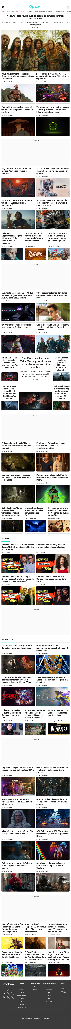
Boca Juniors (15, 11)
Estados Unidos (21, 995)
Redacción (35, 987)
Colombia (22, 990)
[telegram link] (8, 997)
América (22, 987)
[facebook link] (4, 993)
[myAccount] (67, 7)
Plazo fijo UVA (43, 11)
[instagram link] (12, 993)
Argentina (49, 987)
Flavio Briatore (60, 11)
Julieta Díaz (51, 11)
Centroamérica (22, 1004)
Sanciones (68, 11)
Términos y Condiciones (62, 987)
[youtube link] (4, 997)
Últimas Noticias (22, 1007)
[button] (3, 7)
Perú (22, 1001)
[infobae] (35, 7)
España (22, 992)
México (22, 998)
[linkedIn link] (12, 997)
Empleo (35, 990)
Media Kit (49, 1001)
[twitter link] (8, 993)
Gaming (35, 11)
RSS (22, 1010)
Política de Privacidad (63, 992)
